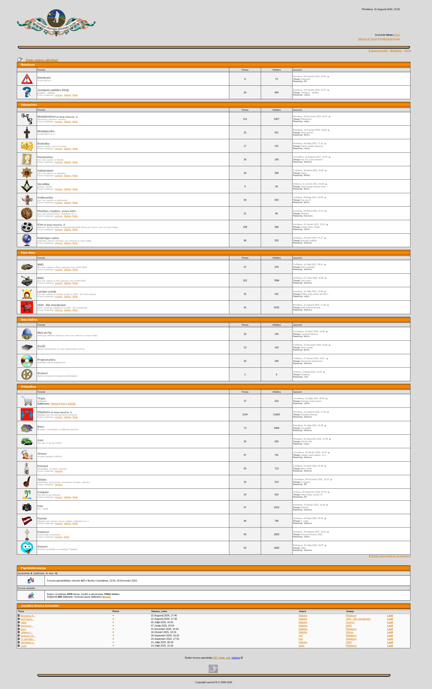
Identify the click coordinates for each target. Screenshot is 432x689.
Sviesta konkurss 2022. (312, 534)
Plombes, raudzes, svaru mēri (56, 211)
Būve (40, 426)
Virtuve (42, 453)
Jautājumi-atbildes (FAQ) (53, 90)
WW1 (40, 264)
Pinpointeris (306, 119)
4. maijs (304, 521)
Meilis (75, 95)
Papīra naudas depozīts (312, 146)
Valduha (67, 95)
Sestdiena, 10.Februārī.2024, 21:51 (309, 90)
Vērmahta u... (27, 642)
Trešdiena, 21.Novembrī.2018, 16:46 (310, 345)
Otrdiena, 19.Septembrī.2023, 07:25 (309, 492)
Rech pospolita (308, 267)
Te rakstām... (27, 639)
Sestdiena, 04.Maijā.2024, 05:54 (308, 518)
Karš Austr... (27, 619)
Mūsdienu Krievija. (309, 415)
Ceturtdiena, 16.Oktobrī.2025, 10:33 (310, 452)
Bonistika (43, 143)
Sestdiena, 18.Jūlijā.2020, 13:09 (308, 291)
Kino (40, 224)
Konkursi (43, 532)
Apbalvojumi (45, 170)
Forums (373, 39)
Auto (40, 440)
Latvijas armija (46, 291)
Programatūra (46, 359)
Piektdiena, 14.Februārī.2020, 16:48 (309, 130)
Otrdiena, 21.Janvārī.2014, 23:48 (308, 184)
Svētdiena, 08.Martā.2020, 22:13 (308, 211)
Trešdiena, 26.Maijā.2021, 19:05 (308, 197)
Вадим (107, 596)
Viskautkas (28, 386)
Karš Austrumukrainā (310, 307)
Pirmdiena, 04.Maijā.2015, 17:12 (308, 143)
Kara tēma (28, 252)
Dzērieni (42, 466)
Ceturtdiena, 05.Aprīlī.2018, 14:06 (309, 331)
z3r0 (306, 377)
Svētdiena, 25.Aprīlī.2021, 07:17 (308, 238)
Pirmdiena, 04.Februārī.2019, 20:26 (309, 76)
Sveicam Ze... (28, 635)
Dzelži (41, 346)
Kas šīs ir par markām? (312, 160)
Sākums (362, 39)
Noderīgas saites (48, 238)
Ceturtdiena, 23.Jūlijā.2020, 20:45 (308, 398)
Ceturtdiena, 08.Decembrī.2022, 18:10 (311, 479)
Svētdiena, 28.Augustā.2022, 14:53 (309, 532)
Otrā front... (26, 625)
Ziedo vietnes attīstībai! (42, 60)
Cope (23, 645)
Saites (304, 173)
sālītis (307, 229)
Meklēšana (396, 50)
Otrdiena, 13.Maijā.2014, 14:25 (307, 372)
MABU (307, 175)
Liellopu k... (26, 632)
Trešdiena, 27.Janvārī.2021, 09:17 (309, 358)
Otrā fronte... (307, 281)
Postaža (304, 507)
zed (301, 635)
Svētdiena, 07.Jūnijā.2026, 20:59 (308, 278)
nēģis (306, 121)
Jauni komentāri (379, 50)
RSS (397, 35)
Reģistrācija (386, 39)
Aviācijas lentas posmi (311, 401)
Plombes (305, 214)
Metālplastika (45, 131)
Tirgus (41, 398)
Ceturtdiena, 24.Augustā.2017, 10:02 (310, 157)
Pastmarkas (45, 157)
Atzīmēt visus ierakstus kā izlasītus (389, 556)
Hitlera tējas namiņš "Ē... (312, 495)
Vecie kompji (307, 348)
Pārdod (54, 403)
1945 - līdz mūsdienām (51, 305)
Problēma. (305, 375)
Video (303, 548)
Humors (42, 546)
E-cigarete (305, 482)
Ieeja (397, 39)
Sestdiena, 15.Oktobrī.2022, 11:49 (309, 505)
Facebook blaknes (309, 334)
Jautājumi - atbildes (310, 93)
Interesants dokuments (311, 361)
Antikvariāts (45, 197)
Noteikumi (28, 64)
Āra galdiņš (306, 428)
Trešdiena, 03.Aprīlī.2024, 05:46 (308, 466)
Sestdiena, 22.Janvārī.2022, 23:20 (309, 224)
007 (305, 81)
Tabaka (42, 479)
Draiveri (42, 373)
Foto (40, 506)
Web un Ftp (44, 332)
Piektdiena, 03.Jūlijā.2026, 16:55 (308, 545)
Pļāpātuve (43, 412)
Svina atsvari (307, 133)
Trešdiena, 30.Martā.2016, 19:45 (308, 170)
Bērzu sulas (306, 469)
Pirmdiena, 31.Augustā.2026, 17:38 (309, 305)
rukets (307, 95)
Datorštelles (29, 319)
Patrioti (42, 518)
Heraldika (43, 184)
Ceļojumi (43, 492)
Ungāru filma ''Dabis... (311, 227)
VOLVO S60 (306, 442)
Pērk (63, 403)
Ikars (23, 629)
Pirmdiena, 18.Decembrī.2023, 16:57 (310, 116)
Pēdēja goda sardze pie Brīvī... (315, 294)
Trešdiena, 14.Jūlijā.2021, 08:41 (308, 264)
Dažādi (71, 403)
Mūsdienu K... (27, 615)
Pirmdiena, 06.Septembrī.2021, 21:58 (310, 439)
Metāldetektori (46, 116)
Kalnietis (308, 216)
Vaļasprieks (29, 104)
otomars (59, 95)
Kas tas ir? (306, 200)
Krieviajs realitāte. (309, 240)
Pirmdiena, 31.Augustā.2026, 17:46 (309, 412)
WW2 (40, 278)
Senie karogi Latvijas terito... (314, 187)
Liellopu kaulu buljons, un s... (314, 455)
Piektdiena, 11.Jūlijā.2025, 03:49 (308, 425)
